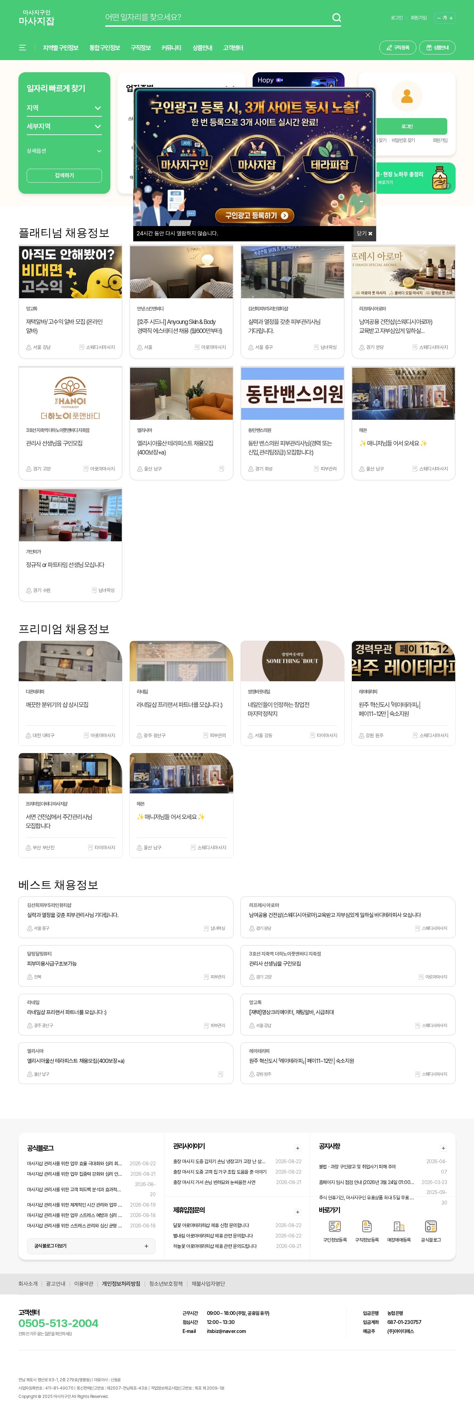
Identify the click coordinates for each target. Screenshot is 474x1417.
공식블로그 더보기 (50, 1246)
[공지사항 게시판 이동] (443, 1148)
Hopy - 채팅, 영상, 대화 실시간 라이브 (139, 1396)
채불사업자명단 (208, 1284)
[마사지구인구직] (36, 17)
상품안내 (202, 47)
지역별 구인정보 (60, 47)
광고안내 (55, 1284)
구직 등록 (401, 47)
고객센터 (233, 47)
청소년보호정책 (166, 1284)
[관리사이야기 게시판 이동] (297, 1148)
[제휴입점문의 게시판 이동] (297, 1212)
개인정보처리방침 (121, 1284)
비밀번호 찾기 (403, 140)
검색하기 (64, 175)
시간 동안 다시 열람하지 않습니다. (177, 233)
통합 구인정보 (105, 47)
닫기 (362, 233)
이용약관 (83, 1284)
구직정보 (141, 47)
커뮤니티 (171, 47)
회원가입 (418, 17)
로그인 (397, 17)
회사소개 (27, 1284)
